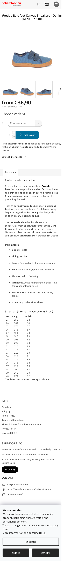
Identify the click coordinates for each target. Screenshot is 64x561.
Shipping (6, 411)
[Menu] (56, 4)
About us (6, 407)
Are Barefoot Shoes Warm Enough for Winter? (25, 454)
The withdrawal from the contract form (21, 424)
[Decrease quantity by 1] (14, 137)
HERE (42, 533)
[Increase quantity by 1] (14, 133)
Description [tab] (10, 172)
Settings (30, 542)
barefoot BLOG (9, 433)
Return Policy (8, 416)
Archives (9, 469)
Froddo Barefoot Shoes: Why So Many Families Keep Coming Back (28, 461)
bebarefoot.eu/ (15, 494)
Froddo (46, 186)
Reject (16, 553)
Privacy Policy (9, 429)
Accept (45, 553)
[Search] (38, 4)
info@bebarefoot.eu (17, 484)
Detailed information (12, 157)
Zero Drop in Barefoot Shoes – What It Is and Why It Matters (32, 449)
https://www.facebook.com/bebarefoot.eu (29, 489)
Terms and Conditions (13, 420)
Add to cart (30, 134)
